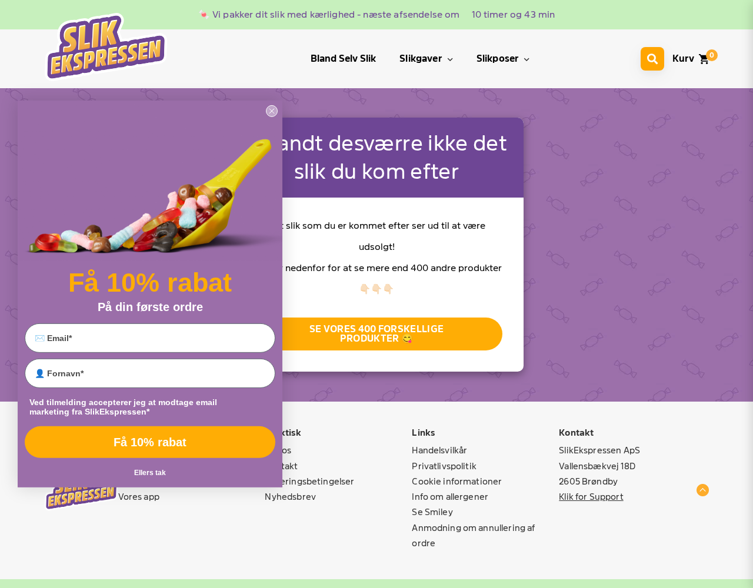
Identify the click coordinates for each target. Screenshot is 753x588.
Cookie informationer (457, 481)
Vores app (138, 496)
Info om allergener (450, 496)
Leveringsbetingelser (309, 481)
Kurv (683, 59)
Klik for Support (591, 496)
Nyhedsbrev (290, 496)
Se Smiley (432, 511)
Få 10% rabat (150, 442)
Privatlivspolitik (444, 466)
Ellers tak (150, 473)
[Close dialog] (272, 111)
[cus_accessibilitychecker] (106, 46)
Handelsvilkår (439, 450)
